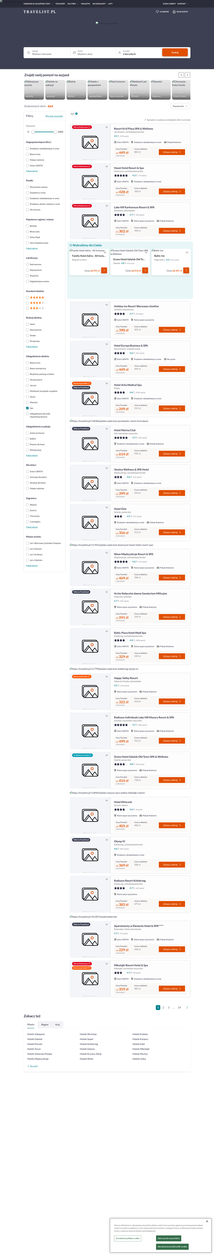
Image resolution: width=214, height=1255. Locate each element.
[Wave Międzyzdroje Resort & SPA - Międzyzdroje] (90, 567)
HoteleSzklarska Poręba (39, 1054)
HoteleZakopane (36, 1034)
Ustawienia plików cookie (127, 1238)
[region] (90, 142)
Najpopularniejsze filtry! (38, 142)
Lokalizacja (32, 258)
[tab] (84, 158)
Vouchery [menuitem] (60, 4)
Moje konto (182, 12)
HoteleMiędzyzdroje (38, 1058)
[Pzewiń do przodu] (181, 74)
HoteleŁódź (138, 1044)
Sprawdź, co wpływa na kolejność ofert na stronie (168, 120)
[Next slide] (107, 142)
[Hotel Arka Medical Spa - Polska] (90, 398)
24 (179, 1007)
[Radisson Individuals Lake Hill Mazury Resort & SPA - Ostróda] (90, 730)
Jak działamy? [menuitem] (99, 4)
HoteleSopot (86, 1039)
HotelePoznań (34, 1044)
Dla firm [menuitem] (72, 4)
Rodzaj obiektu (34, 317)
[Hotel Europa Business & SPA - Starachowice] (90, 359)
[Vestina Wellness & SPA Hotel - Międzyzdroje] (90, 483)
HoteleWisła (86, 1058)
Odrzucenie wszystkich (169, 1238)
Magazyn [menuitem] (85, 4)
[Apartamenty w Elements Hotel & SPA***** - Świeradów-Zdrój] (90, 939)
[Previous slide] (73, 142)
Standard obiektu (35, 291)
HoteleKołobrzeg (89, 1044)
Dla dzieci (31, 465)
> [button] (188, 1008)
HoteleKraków (140, 1034)
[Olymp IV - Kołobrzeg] (90, 854)
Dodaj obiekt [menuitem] (169, 4)
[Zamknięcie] (207, 1221)
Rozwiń (34, 1066)
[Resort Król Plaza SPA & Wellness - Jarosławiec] (90, 142)
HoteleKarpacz (140, 1039)
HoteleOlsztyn (140, 1054)
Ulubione (164, 12)
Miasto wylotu (33, 536)
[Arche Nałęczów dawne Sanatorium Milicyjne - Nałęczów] (90, 606)
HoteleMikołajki (140, 1049)
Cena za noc (30, 126)
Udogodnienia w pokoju (38, 426)
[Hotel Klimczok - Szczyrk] (90, 815)
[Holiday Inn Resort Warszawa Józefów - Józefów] (90, 319)
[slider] (33, 132)
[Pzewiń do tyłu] (187, 74)
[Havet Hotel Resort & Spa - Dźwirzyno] (90, 181)
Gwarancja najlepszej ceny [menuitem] (37, 4)
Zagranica (31, 498)
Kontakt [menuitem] (181, 4)
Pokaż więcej (32, 171)
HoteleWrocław (88, 1034)
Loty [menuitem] (110, 4)
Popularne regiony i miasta (40, 219)
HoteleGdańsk (34, 1039)
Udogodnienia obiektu (37, 356)
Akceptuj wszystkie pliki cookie (172, 1246)
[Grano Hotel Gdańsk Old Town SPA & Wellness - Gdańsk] (90, 770)
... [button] (173, 1007)
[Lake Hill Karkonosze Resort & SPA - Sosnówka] (90, 220)
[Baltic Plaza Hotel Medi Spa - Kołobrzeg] (90, 646)
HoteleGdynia (87, 1049)
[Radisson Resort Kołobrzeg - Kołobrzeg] (90, 894)
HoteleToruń (34, 1049)
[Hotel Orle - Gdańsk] (90, 522)
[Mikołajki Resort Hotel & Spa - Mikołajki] (90, 978)
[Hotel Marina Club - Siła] (90, 443)
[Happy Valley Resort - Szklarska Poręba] (90, 691)
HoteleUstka (139, 1058)
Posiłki (29, 180)
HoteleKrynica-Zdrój (90, 1054)
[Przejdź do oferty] (104, 270)
